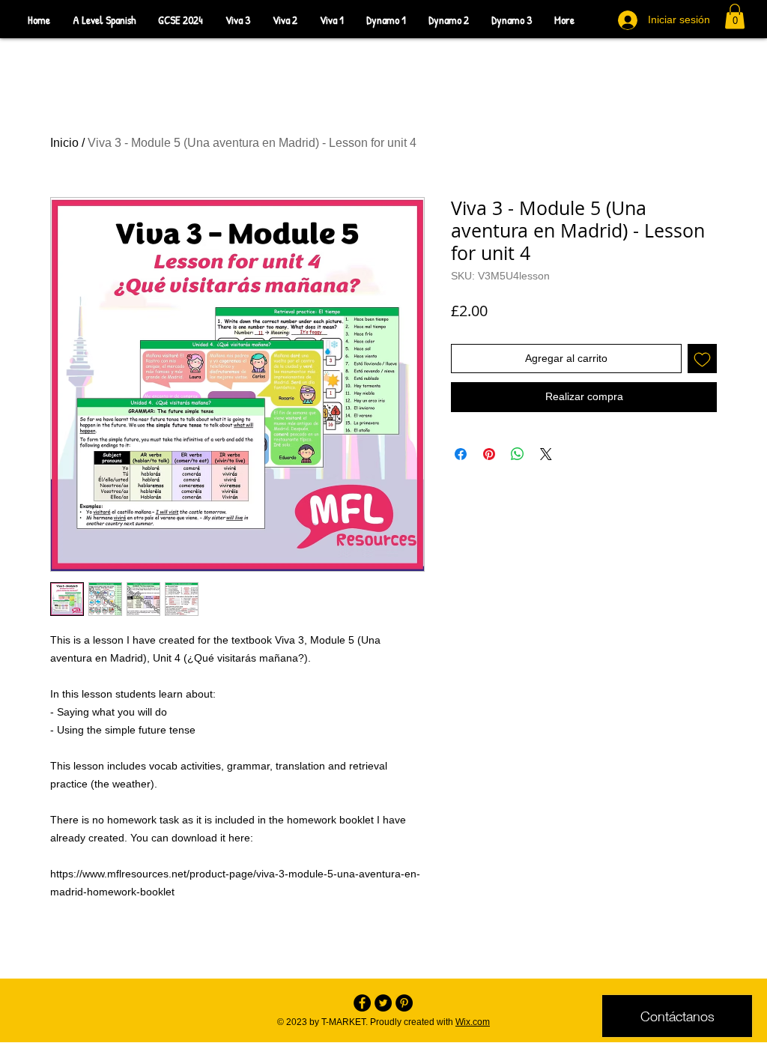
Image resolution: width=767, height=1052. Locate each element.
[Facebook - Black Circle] (362, 1003)
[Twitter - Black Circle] (383, 1003)
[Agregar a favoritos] (702, 358)
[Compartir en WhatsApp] (518, 454)
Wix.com (472, 1022)
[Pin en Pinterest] (489, 454)
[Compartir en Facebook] (461, 454)
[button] (734, 16)
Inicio (64, 142)
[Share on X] (546, 454)
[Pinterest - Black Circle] (404, 1003)
